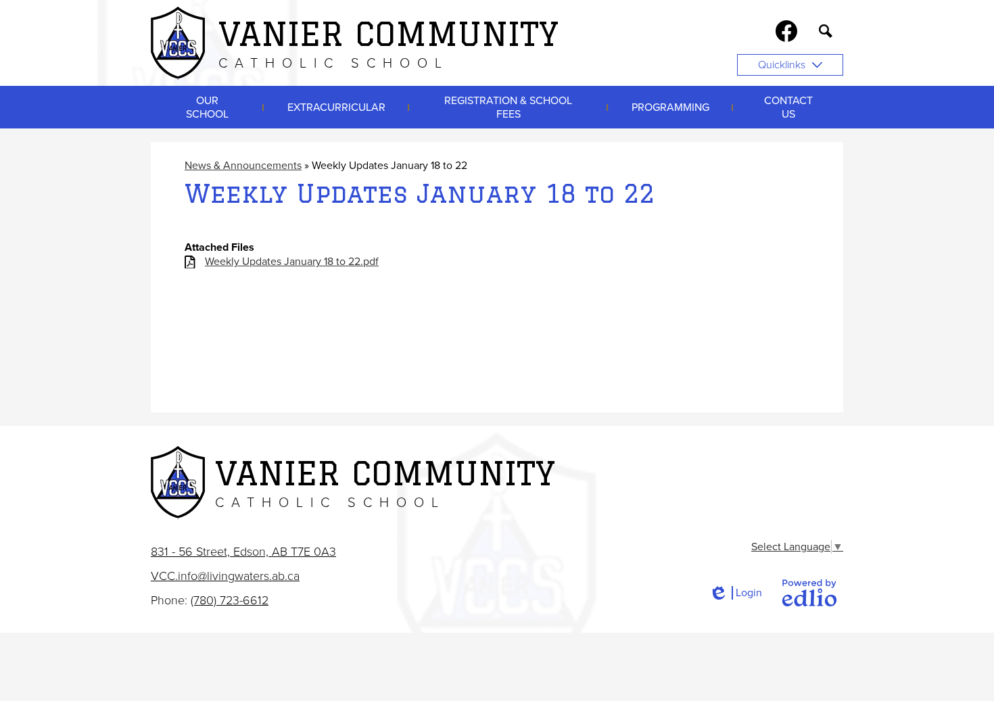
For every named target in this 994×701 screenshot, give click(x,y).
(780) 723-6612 (229, 600)
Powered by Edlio (809, 592)
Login (735, 592)
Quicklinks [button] (781, 65)
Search (825, 31)
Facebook (786, 31)
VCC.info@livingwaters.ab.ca (225, 576)
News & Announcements (243, 165)
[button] (207, 107)
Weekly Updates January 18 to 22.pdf (292, 262)
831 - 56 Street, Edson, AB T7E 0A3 (243, 551)
